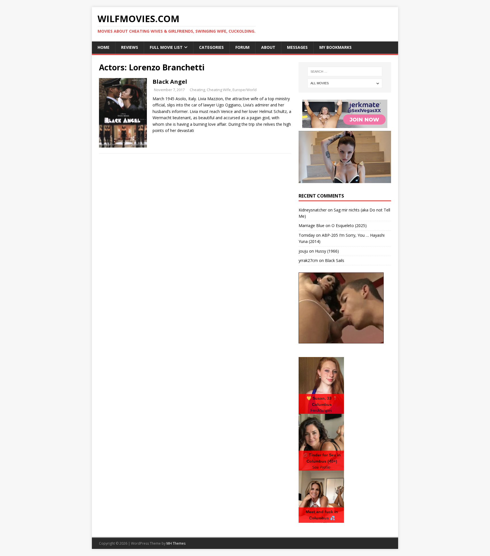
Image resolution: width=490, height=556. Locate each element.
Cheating (197, 89)
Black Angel (170, 81)
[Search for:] (344, 71)
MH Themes (175, 543)
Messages (297, 47)
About (268, 47)
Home (103, 47)
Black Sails (334, 260)
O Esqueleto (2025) (349, 225)
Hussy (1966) (327, 251)
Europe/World (245, 89)
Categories (211, 47)
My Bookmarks (335, 47)
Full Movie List (166, 47)
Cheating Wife (219, 89)
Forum (242, 47)
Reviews (129, 47)
